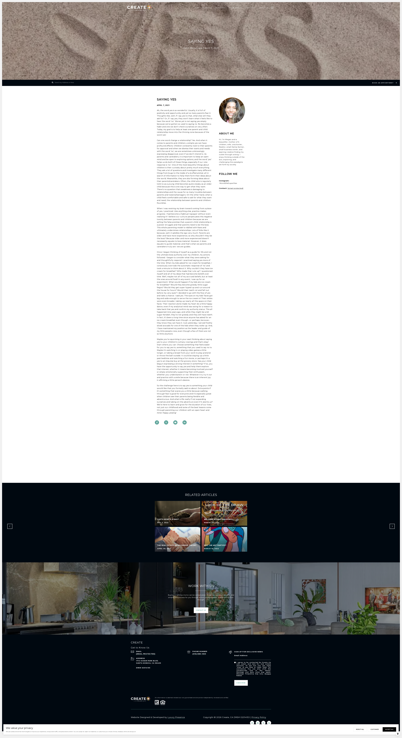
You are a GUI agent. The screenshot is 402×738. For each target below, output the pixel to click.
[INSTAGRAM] (252, 723)
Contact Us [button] (201, 610)
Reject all (360, 729)
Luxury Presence (176, 717)
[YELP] (269, 723)
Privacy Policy (259, 717)
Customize (374, 729)
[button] (384, 83)
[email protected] (235, 188)
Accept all (389, 729)
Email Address (241, 655)
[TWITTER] (263, 723)
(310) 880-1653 (199, 654)
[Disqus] (201, 456)
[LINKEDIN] (258, 723)
